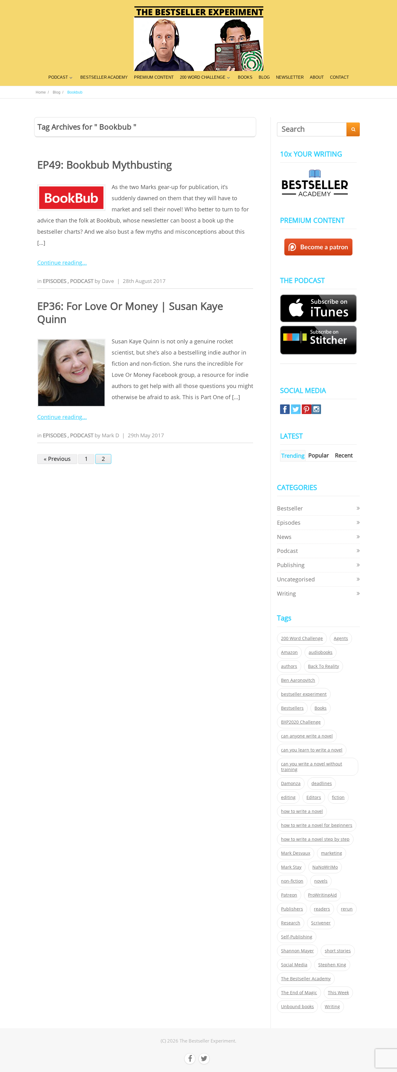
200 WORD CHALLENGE (202, 77)
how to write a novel (302, 811)
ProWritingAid (322, 895)
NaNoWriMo (325, 867)
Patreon (289, 895)
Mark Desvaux (295, 853)
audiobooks (320, 652)
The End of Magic (299, 992)
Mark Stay (291, 867)
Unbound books (297, 1006)
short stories (338, 951)
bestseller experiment (304, 694)
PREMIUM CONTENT (154, 77)
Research (290, 923)
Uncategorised (296, 579)
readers (322, 909)
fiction (338, 797)
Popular (318, 455)
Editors (313, 797)
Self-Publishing (296, 937)
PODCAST (58, 77)
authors (289, 666)
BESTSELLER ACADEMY (104, 77)
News (284, 536)
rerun (347, 909)
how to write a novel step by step (315, 839)
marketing (331, 853)
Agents (341, 638)
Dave (108, 281)
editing (288, 797)
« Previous (57, 458)
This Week (338, 992)
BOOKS (245, 77)
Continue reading (59, 262)
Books (320, 708)
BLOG (264, 77)
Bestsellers (292, 708)
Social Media (294, 965)
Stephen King (332, 965)
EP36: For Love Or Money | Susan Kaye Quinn (130, 312)
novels (321, 881)
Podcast (82, 281)
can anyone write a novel (307, 736)
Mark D (110, 435)
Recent (344, 455)
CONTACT (339, 77)
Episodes (55, 281)
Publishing (291, 565)
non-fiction (292, 881)
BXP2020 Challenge (301, 722)
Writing (286, 593)
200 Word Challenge (302, 638)
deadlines (321, 783)
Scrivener (321, 923)
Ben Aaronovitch (298, 680)
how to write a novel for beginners (316, 825)
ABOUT (317, 77)
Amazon (289, 652)
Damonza (291, 783)
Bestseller (290, 508)
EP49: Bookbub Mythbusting (104, 165)
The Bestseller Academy (306, 979)
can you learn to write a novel (311, 750)
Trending (293, 455)
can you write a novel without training (311, 766)
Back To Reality (323, 666)
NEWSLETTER (290, 77)
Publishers (292, 909)
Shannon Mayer (297, 951)
